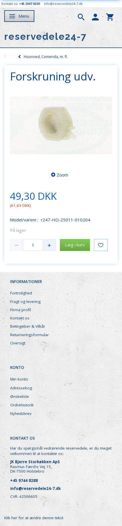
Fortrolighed (21, 293)
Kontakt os (20, 318)
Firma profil (20, 309)
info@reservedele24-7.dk (63, 3)
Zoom (62, 175)
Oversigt (17, 343)
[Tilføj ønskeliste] (101, 245)
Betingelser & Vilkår (27, 326)
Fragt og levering (25, 301)
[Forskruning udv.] (61, 125)
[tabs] (81, 16)
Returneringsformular (29, 334)
